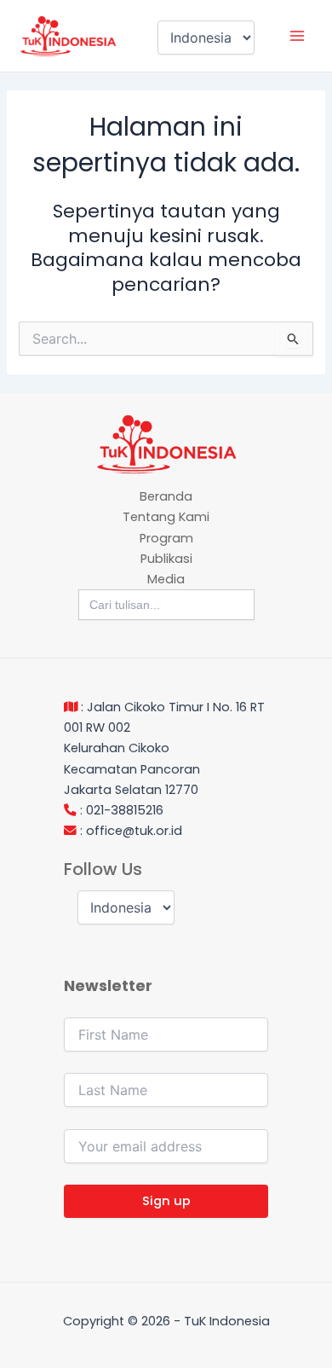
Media (166, 579)
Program (166, 538)
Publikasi (166, 558)
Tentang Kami (166, 516)
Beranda (166, 496)
